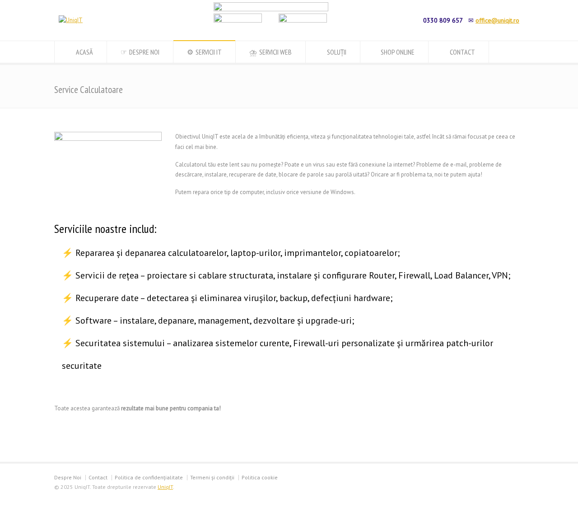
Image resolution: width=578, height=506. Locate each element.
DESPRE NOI (144, 51)
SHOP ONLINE (397, 51)
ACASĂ (84, 51)
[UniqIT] (71, 20)
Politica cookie (260, 477)
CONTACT (462, 51)
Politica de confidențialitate (149, 477)
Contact (98, 477)
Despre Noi (67, 477)
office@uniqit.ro (497, 20)
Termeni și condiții (212, 477)
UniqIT (165, 486)
